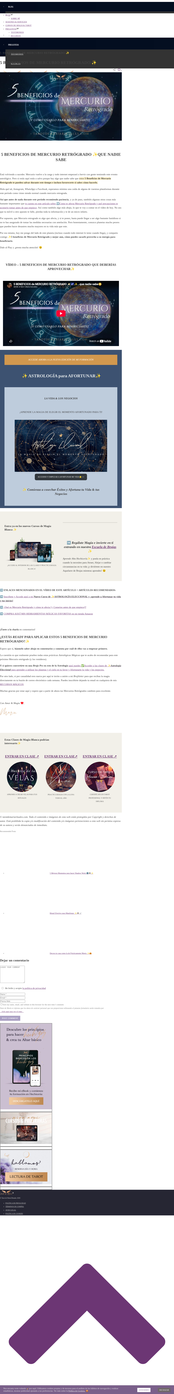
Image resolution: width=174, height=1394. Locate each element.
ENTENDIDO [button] (144, 1390)
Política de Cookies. (76, 1391)
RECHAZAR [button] (164, 1390)
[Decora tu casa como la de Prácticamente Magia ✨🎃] (27, 953)
